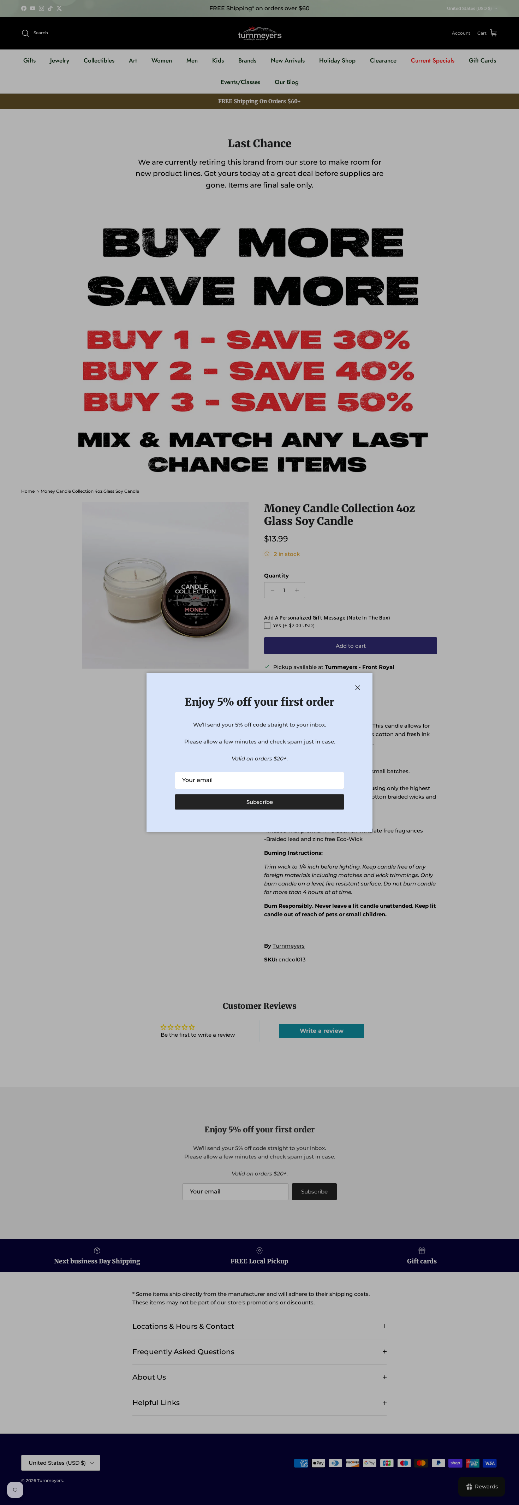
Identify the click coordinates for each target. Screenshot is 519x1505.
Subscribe (259, 802)
